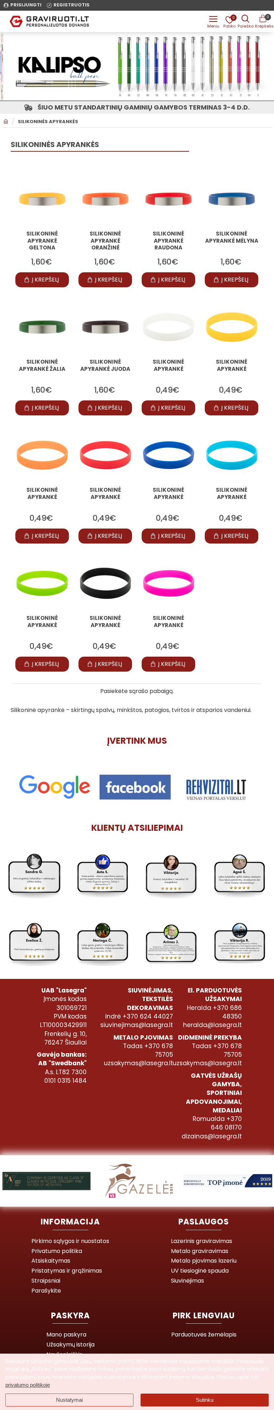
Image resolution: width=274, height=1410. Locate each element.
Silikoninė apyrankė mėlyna (231, 237)
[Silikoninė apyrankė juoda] (105, 327)
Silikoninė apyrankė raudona (168, 240)
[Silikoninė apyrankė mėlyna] (231, 199)
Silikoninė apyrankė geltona (42, 240)
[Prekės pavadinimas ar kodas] (245, 21)
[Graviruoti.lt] (213, 21)
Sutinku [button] (204, 1400)
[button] (42, 279)
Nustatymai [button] (69, 1400)
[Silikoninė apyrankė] (168, 327)
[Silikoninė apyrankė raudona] (168, 199)
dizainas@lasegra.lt (212, 1136)
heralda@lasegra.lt (212, 1025)
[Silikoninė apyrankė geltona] (42, 199)
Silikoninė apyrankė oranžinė (105, 240)
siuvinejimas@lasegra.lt (136, 1025)
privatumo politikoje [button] (27, 1385)
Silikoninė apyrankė (168, 365)
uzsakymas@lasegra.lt (138, 1063)
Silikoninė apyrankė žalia (42, 365)
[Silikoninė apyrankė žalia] (42, 327)
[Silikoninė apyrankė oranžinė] (105, 199)
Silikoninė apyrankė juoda (105, 365)
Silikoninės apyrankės (48, 121)
